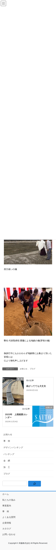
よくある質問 (8, 517)
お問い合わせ (8, 534)
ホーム (5, 494)
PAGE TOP (51, 531)
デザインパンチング (13, 447)
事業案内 (6, 505)
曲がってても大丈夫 (36, 386)
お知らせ (23, 369)
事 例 (6, 441)
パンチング (8, 454)
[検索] (34, 484)
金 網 (6, 460)
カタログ (6, 528)
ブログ (32, 369)
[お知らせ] (43, 416)
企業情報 (6, 523)
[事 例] (13, 391)
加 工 (6, 467)
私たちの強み (8, 500)
